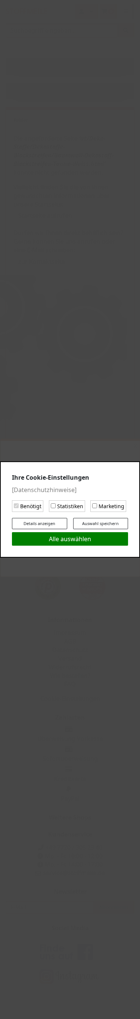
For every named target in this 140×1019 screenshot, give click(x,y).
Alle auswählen (70, 539)
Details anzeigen (39, 523)
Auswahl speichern (100, 523)
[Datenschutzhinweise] (44, 490)
